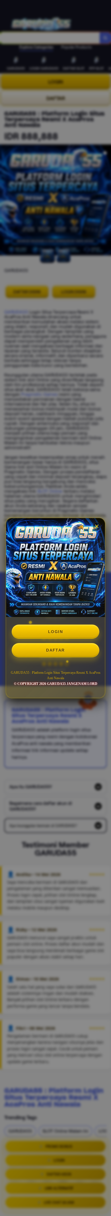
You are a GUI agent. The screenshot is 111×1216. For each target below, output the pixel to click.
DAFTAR (55, 650)
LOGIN (55, 631)
